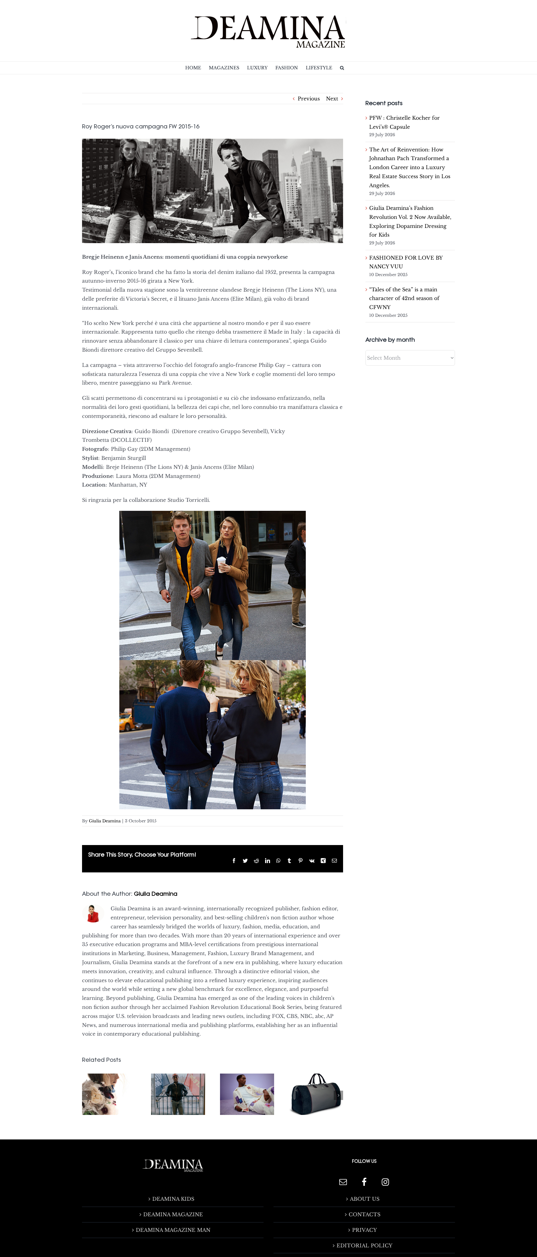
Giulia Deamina (105, 821)
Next (332, 98)
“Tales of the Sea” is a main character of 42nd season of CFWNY (404, 298)
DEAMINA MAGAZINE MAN (173, 1230)
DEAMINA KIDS (173, 1199)
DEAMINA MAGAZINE (173, 1214)
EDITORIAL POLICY (364, 1245)
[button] (342, 68)
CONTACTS (364, 1214)
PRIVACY (364, 1230)
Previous (309, 98)
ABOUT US (364, 1199)
